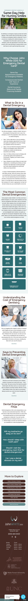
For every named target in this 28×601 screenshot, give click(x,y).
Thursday (8, 547)
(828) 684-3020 (14, 534)
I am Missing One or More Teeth (14, 487)
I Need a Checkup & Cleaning (14, 481)
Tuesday (8, 544)
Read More (14, 343)
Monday (8, 542)
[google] (15, 537)
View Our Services (14, 504)
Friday (7, 549)
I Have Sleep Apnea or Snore (14, 501)
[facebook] (12, 537)
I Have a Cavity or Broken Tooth (14, 484)
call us (24, 39)
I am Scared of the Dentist (14, 494)
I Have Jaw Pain (14, 497)
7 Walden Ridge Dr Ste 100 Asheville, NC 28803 (14, 530)
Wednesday (8, 545)
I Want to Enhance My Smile (14, 491)
